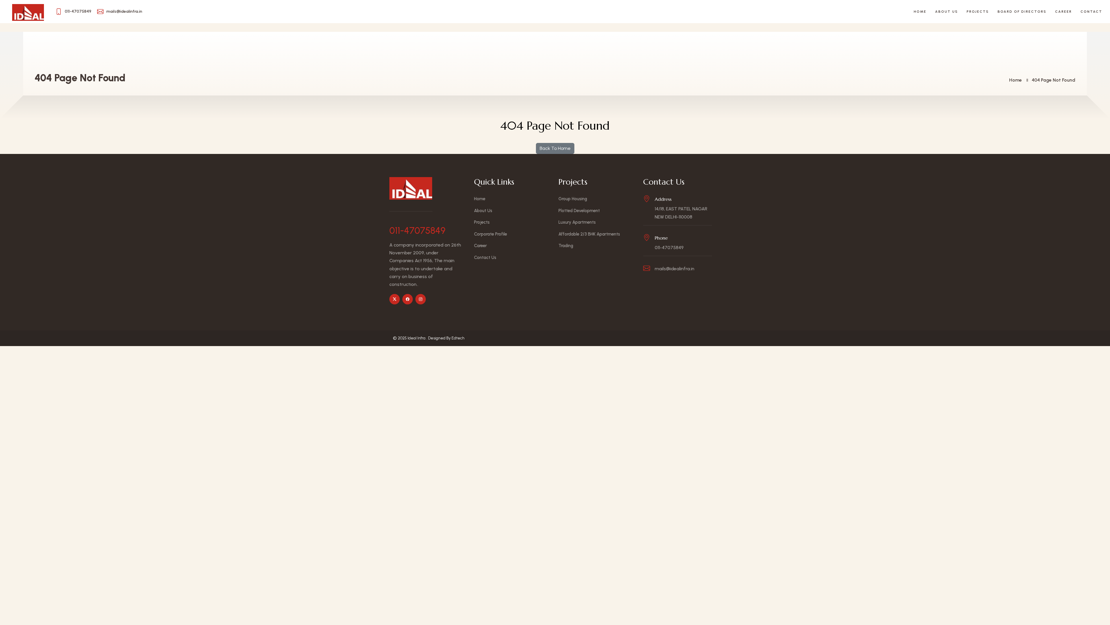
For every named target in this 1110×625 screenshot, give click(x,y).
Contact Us (485, 257)
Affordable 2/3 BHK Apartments (589, 234)
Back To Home (555, 148)
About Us (946, 12)
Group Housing (572, 198)
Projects (978, 12)
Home (920, 12)
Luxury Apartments (577, 222)
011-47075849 (417, 230)
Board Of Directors (1022, 12)
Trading (565, 245)
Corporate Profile (490, 234)
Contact (1091, 12)
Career (1063, 12)
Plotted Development (579, 210)
